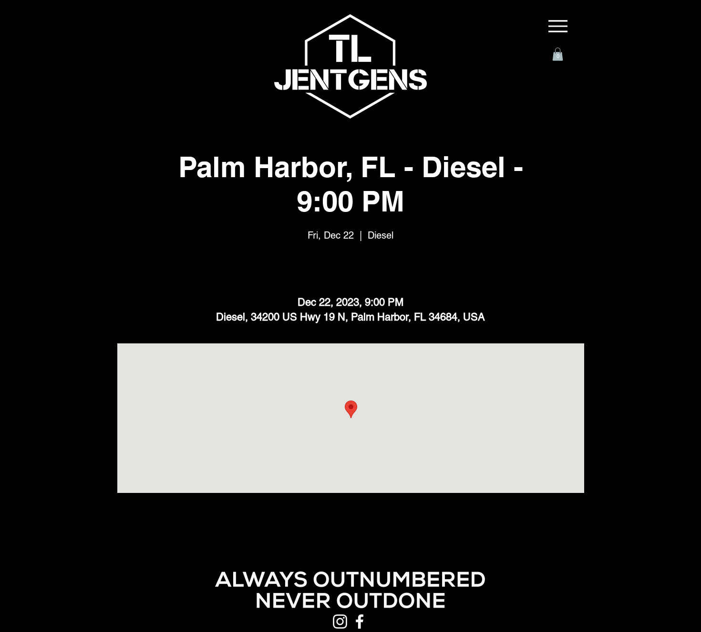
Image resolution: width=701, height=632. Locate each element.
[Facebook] (359, 621)
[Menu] (558, 26)
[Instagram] (340, 621)
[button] (557, 54)
